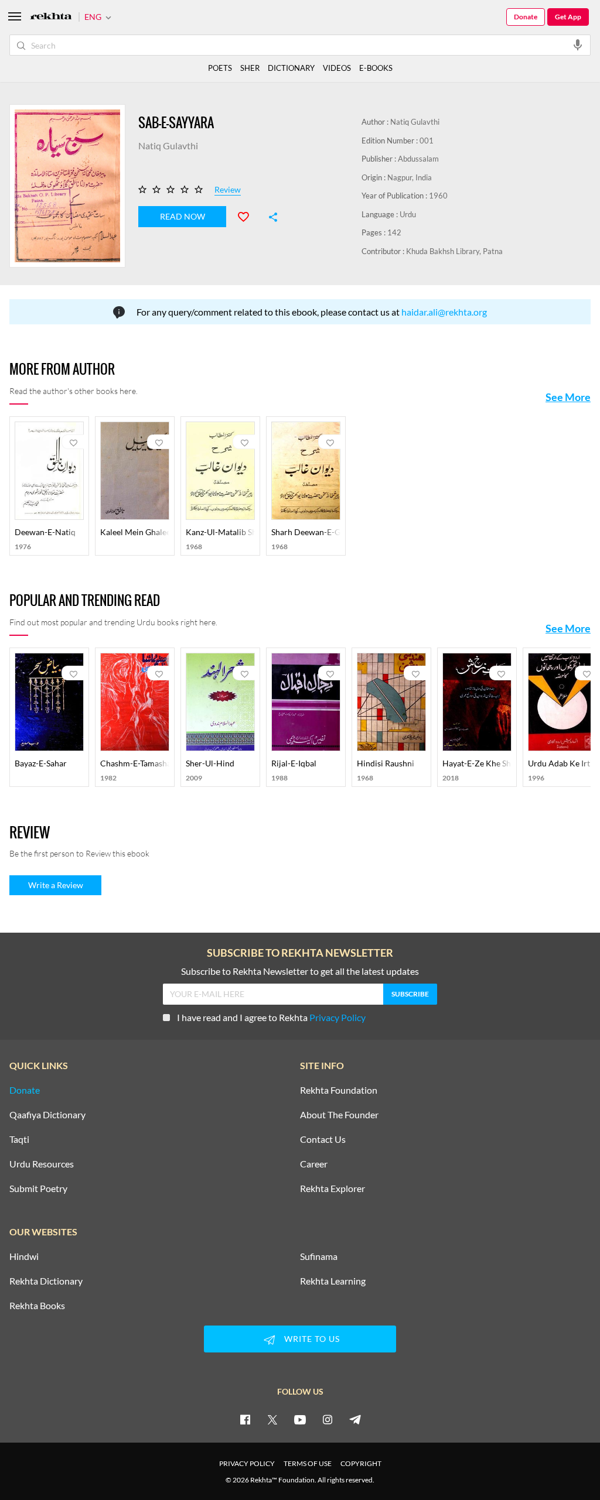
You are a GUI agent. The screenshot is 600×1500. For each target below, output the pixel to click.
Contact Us (323, 1139)
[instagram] (327, 1419)
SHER (250, 68)
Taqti (19, 1139)
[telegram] (355, 1419)
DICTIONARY (291, 68)
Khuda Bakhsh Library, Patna (454, 251)
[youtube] (300, 1419)
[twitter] (272, 1419)
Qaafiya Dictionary (47, 1114)
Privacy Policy (337, 1017)
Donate (525, 16)
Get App (568, 16)
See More (568, 397)
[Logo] (51, 17)
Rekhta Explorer (332, 1188)
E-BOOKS (376, 68)
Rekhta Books (37, 1305)
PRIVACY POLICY (247, 1463)
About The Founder (339, 1114)
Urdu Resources (41, 1164)
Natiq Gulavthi (414, 121)
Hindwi (24, 1256)
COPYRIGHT (360, 1463)
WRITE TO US (312, 1339)
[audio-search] (577, 44)
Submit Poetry (38, 1188)
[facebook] (245, 1419)
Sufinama (319, 1256)
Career (314, 1164)
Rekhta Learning (333, 1281)
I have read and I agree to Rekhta (271, 1017)
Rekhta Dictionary (46, 1281)
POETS (220, 68)
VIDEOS (337, 68)
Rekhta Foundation (338, 1090)
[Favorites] (248, 215)
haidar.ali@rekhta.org (444, 311)
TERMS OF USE (308, 1463)
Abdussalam (418, 158)
